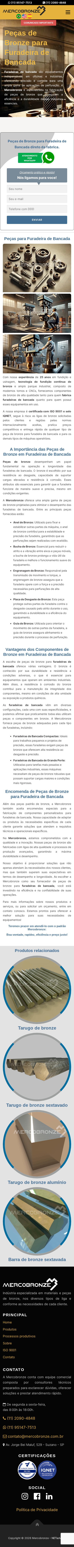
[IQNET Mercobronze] (47, 1469)
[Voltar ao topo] (37, 1524)
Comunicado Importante (38, 22)
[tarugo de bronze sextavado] (37, 1066)
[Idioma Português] (18, 15)
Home (7, 1322)
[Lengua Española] (29, 15)
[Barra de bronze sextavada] (37, 1221)
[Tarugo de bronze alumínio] (37, 1144)
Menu (68, 12)
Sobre (7, 1343)
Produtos (10, 1329)
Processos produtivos (19, 1336)
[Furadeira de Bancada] (37, 269)
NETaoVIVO (59, 1538)
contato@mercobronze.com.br (35, 1436)
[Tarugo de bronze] (37, 989)
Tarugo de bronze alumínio (37, 1182)
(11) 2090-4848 (55, 2)
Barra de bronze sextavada (37, 1259)
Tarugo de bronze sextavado (37, 1105)
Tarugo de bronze (37, 1028)
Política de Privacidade (37, 1509)
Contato (9, 1357)
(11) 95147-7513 (21, 2)
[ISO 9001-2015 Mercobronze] (27, 1469)
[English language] (24, 15)
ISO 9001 (9, 1350)
